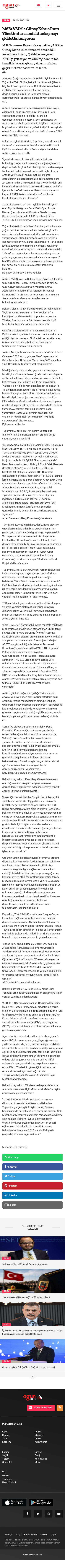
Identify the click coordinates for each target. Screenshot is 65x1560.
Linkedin (12, 1195)
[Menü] (58, 5)
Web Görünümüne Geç (32, 1554)
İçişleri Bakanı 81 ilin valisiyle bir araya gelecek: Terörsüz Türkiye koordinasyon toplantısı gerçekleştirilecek (32, 1332)
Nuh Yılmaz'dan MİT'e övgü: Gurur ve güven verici (25, 1264)
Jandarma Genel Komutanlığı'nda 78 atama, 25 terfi (26, 1297)
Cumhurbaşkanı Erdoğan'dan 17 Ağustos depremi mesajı (28, 1367)
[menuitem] (38, 5)
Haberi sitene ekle (42, 1407)
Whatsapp (13, 1157)
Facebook (11, 1166)
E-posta (12, 1204)
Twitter (11, 1176)
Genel (6, 20)
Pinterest (12, 1185)
